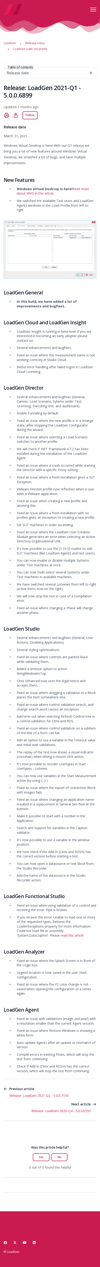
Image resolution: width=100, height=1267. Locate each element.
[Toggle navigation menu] (93, 9)
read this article (72, 935)
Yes (41, 1157)
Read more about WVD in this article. (53, 191)
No (59, 1157)
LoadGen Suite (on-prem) (30, 49)
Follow (30, 115)
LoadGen (10, 43)
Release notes (35, 43)
